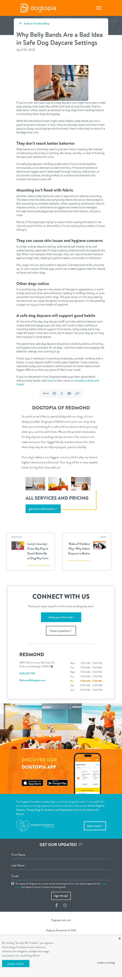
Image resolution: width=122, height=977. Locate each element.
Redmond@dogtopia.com (32, 680)
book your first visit (60, 617)
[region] (61, 956)
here (50, 380)
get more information (42, 508)
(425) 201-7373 (27, 673)
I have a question (60, 630)
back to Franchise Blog (36, 23)
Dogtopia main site (61, 920)
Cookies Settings (106, 962)
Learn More (93, 826)
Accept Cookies (15, 964)
